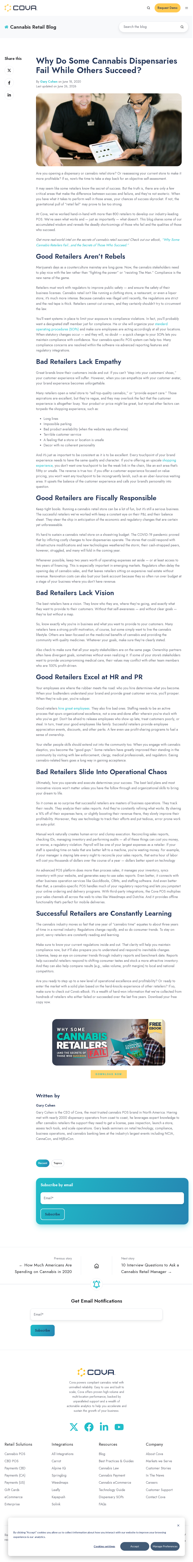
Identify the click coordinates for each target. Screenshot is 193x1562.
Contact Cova (155, 1497)
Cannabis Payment (112, 1475)
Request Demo (168, 8)
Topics (58, 1163)
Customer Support (159, 1489)
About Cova (154, 1453)
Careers (152, 1482)
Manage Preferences (165, 1546)
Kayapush (58, 1497)
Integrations (62, 1444)
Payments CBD (15, 1468)
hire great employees (74, 708)
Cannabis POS (15, 1453)
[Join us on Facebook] (89, 1427)
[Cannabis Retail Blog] (97, 1265)
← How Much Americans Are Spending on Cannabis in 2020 (43, 1268)
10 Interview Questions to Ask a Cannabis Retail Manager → (150, 1268)
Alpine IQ (59, 1468)
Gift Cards (12, 1489)
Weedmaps (60, 1482)
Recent (42, 1163)
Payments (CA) (15, 1475)
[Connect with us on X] (74, 1427)
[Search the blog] (182, 27)
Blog (102, 1453)
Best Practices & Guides (116, 1461)
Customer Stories (158, 1468)
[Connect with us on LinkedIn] (104, 1427)
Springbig (59, 1475)
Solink (56, 1504)
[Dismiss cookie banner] (178, 1525)
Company (154, 1444)
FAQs (102, 1504)
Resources (108, 1444)
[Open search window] (148, 8)
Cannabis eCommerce (115, 1482)
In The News (155, 1475)
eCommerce (14, 1497)
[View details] (119, 1427)
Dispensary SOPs (111, 1497)
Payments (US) (15, 1482)
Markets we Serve (159, 1461)
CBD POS (11, 1461)
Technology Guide (112, 1489)
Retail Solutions (18, 1444)
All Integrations (63, 1453)
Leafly (56, 1489)
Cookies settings (104, 1546)
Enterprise (12, 1504)
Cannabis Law (109, 1468)
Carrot (56, 1461)
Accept (134, 1546)
